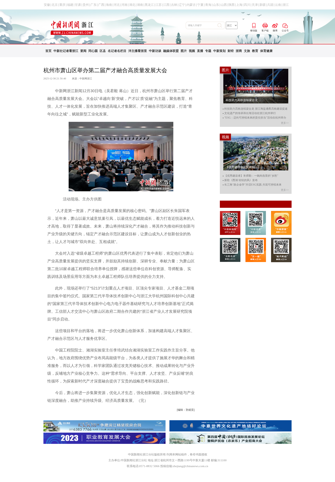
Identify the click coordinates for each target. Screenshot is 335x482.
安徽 (47, 4)
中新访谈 (155, 50)
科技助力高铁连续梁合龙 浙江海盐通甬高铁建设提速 (256, 108)
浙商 (239, 50)
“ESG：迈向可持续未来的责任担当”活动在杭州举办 (255, 117)
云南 (278, 4)
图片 (184, 50)
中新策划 (219, 50)
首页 (48, 50)
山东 (216, 4)
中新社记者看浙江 (66, 50)
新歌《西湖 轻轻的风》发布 (241, 180)
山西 (224, 4)
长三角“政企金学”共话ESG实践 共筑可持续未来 (252, 184)
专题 (208, 50)
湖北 (132, 4)
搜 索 (221, 25)
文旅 (247, 50)
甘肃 (78, 4)
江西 (166, 4)
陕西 (231, 4)
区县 (103, 50)
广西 (101, 4)
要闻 (83, 50)
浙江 (286, 4)
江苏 (158, 4)
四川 (247, 4)
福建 (70, 4)
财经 (231, 50)
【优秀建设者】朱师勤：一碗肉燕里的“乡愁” (251, 175)
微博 (275, 25)
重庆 (62, 4)
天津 (255, 4)
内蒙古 (191, 4)
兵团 (270, 4)
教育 (255, 50)
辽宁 (182, 4)
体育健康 (266, 50)
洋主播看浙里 (137, 50)
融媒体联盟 (171, 50)
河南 (124, 4)
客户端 (265, 25)
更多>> (285, 123)
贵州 (86, 4)
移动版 (253, 25)
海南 (109, 4)
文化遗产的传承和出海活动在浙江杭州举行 (250, 113)
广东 (93, 4)
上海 (239, 4)
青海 (208, 4)
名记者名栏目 (117, 50)
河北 (117, 4)
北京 (55, 4)
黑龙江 (149, 4)
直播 (200, 50)
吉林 (174, 4)
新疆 (262, 4)
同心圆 (93, 50)
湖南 (140, 4)
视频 (192, 50)
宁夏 (200, 4)
